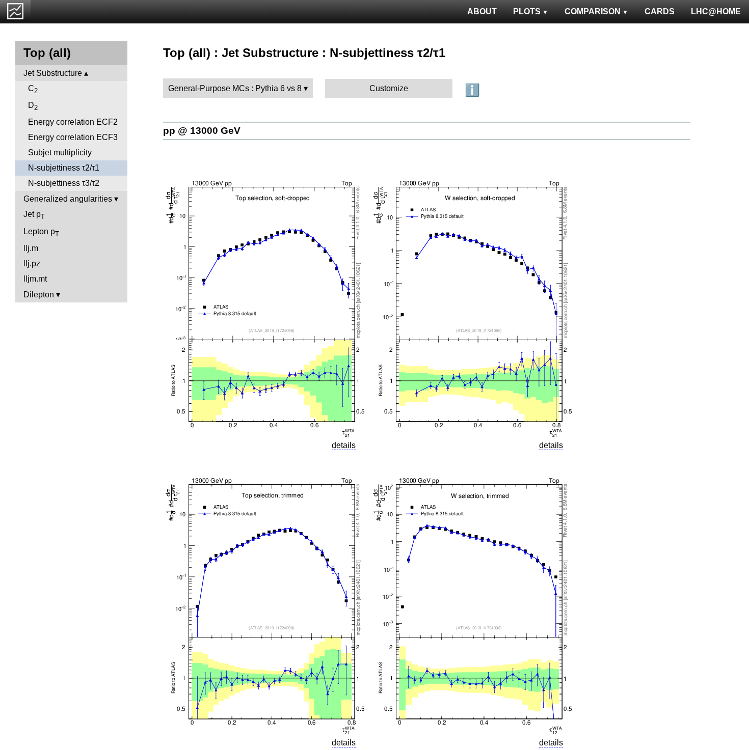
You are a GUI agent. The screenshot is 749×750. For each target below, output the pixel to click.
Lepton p (41, 232)
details (344, 445)
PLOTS (527, 11)
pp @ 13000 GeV (201, 130)
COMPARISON (593, 11)
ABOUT (482, 11)
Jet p (34, 215)
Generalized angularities (67, 199)
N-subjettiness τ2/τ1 (63, 167)
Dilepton (38, 294)
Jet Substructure (52, 73)
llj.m (30, 248)
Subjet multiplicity (60, 152)
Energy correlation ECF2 (73, 122)
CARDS (660, 11)
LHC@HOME (716, 11)
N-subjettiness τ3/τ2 (63, 183)
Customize (388, 88)
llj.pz (31, 263)
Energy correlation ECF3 (73, 137)
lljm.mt (35, 278)
